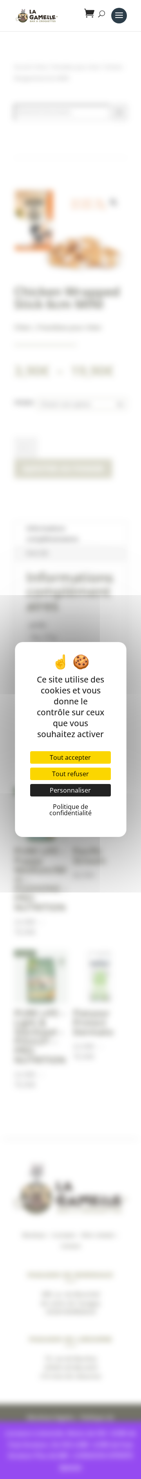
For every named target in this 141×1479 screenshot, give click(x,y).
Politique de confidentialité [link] (70, 809)
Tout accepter (70, 757)
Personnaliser (70, 790)
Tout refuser (70, 774)
